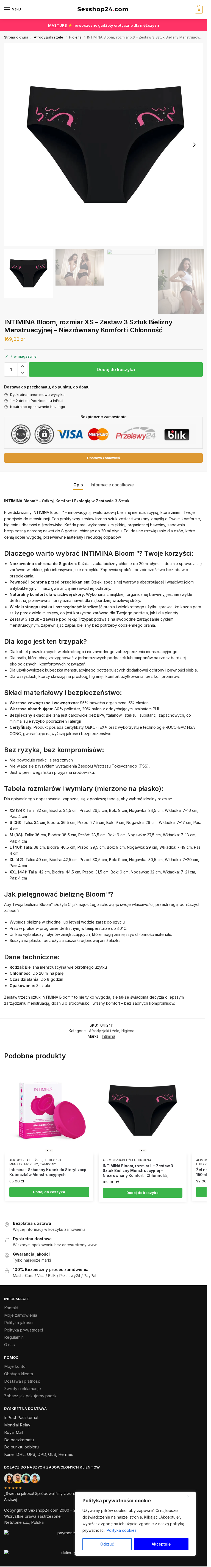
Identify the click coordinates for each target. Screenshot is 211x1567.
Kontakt (11, 1307)
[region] (135, 1524)
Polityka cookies (122, 1530)
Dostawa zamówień (103, 458)
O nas (9, 1344)
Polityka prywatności (23, 1330)
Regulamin (14, 1337)
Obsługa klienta (18, 1373)
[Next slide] (194, 144)
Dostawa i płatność (22, 1381)
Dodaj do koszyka (116, 369)
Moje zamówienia (20, 1315)
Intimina (108, 1036)
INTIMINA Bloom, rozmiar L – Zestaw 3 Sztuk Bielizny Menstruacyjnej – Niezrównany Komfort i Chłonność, (138, 1171)
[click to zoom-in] (105, 144)
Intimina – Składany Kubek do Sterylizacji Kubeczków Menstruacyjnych (47, 1172)
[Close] (190, 1496)
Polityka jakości (18, 1322)
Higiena (75, 37)
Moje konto (15, 1366)
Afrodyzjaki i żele (48, 37)
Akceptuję (161, 1544)
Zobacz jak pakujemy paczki (30, 1395)
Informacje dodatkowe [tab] (112, 484)
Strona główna (16, 37)
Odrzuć (107, 1544)
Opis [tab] (78, 484)
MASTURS (57, 25)
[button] (198, 9)
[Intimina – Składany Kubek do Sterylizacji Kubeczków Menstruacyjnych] (49, 1110)
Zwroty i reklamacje (22, 1388)
